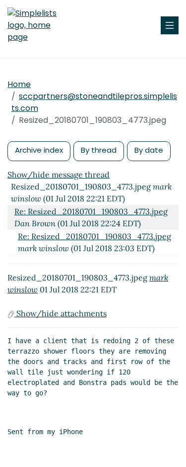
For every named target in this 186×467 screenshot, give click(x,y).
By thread (99, 150)
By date (148, 150)
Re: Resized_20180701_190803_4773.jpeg (91, 211)
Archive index (39, 150)
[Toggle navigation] (170, 25)
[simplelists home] (37, 25)
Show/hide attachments (60, 313)
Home (19, 84)
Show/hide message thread (58, 175)
